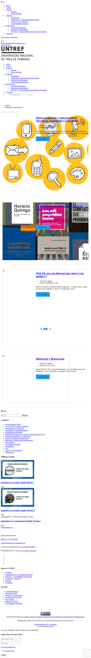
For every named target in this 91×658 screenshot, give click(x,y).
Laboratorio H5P (11, 593)
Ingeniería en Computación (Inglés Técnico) (21, 521)
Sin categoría (9, 442)
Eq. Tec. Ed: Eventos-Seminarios (17, 426)
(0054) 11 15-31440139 (9, 539)
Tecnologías (15, 18)
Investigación (10, 26)
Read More (43, 139)
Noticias (9, 16)
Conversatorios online (13, 424)
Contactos (8, 583)
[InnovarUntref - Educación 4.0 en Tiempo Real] (17, 60)
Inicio (8, 6)
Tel (2, 41)
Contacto (9, 34)
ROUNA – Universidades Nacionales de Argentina (29, 32)
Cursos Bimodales (11, 591)
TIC (6, 448)
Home (7, 105)
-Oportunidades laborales (19, 24)
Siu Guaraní (9, 599)
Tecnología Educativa (18, 28)
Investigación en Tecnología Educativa (18, 575)
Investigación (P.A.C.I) (13, 597)
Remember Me (8, 651)
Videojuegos (9, 452)
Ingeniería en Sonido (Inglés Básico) (17, 482)
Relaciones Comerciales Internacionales (19, 440)
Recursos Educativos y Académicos (17, 436)
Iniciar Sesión (5, 45)
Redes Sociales (16, 14)
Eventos (9, 10)
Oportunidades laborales (13, 432)
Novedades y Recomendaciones (16, 430)
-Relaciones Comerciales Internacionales (25, 20)
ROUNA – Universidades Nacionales (18, 577)
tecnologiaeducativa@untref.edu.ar (13, 43)
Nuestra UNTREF (11, 601)
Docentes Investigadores (19, 30)
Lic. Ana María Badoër (27, 547)
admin (50, 125)
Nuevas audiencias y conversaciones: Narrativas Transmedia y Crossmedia (57, 119)
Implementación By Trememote (46, 624)
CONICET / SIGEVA (13, 579)
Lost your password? (8, 647)
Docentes (8, 573)
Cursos (8, 8)
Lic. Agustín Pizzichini (28, 551)
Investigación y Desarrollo (14, 428)
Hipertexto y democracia (50, 358)
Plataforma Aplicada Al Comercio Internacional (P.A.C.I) (25, 434)
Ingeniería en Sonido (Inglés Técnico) (18, 510)
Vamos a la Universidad (19, 22)
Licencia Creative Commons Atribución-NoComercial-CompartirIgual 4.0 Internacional (53, 617)
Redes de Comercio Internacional (17, 438)
